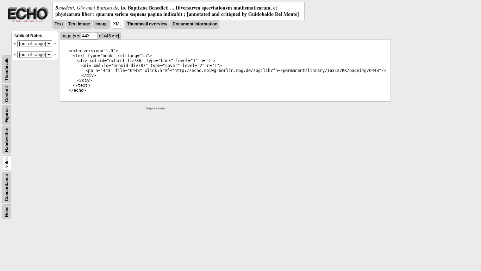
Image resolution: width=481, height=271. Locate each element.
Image (101, 24)
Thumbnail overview (147, 24)
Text (59, 24)
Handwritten (6, 140)
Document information (195, 24)
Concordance (6, 187)
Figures (6, 114)
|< (74, 36)
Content (6, 94)
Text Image (79, 24)
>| (117, 36)
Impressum (155, 108)
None (6, 211)
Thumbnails (6, 69)
